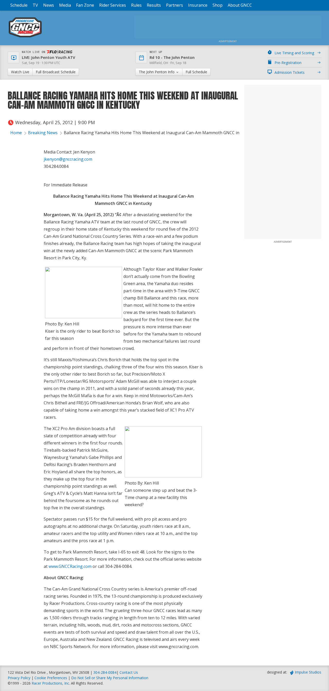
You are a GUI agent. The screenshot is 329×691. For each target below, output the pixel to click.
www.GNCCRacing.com (70, 566)
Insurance (197, 5)
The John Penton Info (157, 71)
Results (154, 5)
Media (65, 5)
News (48, 5)
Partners (174, 5)
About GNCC (240, 5)
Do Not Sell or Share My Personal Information (109, 677)
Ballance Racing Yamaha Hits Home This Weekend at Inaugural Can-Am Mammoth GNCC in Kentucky (161, 132)
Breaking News (43, 132)
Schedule (19, 5)
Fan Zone (85, 5)
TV (35, 5)
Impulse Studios (308, 672)
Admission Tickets (290, 72)
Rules (136, 5)
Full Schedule (196, 71)
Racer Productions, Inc (50, 683)
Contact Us (129, 672)
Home (16, 132)
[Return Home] (25, 37)
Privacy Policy (19, 677)
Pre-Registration (288, 62)
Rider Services (112, 5)
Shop (218, 5)
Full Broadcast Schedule (56, 71)
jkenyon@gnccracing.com (68, 159)
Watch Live (20, 71)
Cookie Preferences (51, 677)
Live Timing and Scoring (294, 52)
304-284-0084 (104, 672)
